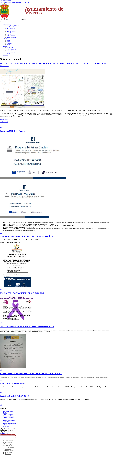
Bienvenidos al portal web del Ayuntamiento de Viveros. (14, 2)
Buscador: (2, 19)
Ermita (8, 41)
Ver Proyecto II (4, 122)
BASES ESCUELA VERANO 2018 (14, 396)
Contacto (9, 32)
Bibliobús (9, 50)
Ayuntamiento (7, 24)
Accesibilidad (6, 424)
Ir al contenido (4, 433)
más (1, 127)
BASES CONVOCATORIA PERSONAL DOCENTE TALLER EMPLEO (31, 373)
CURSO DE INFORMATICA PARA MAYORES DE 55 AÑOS (26, 236)
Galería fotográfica (11, 49)
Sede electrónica (11, 35)
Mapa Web (6, 426)
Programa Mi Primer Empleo (12, 131)
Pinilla (8, 40)
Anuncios (9, 29)
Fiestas (8, 44)
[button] (8, 435)
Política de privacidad (9, 420)
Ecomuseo (9, 43)
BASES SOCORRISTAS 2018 (12, 383)
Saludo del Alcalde (11, 27)
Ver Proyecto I (4, 119)
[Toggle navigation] (0, 21)
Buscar (23, 19)
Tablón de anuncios (12, 37)
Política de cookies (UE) (9, 423)
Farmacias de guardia (12, 52)
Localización (10, 47)
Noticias (9, 34)
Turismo (5, 38)
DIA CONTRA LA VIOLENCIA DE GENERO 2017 (22, 293)
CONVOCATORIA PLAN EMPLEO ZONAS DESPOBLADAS (27, 326)
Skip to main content (5, 0)
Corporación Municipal (13, 25)
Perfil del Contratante (12, 31)
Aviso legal (6, 421)
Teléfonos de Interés (12, 28)
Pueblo (5, 46)
